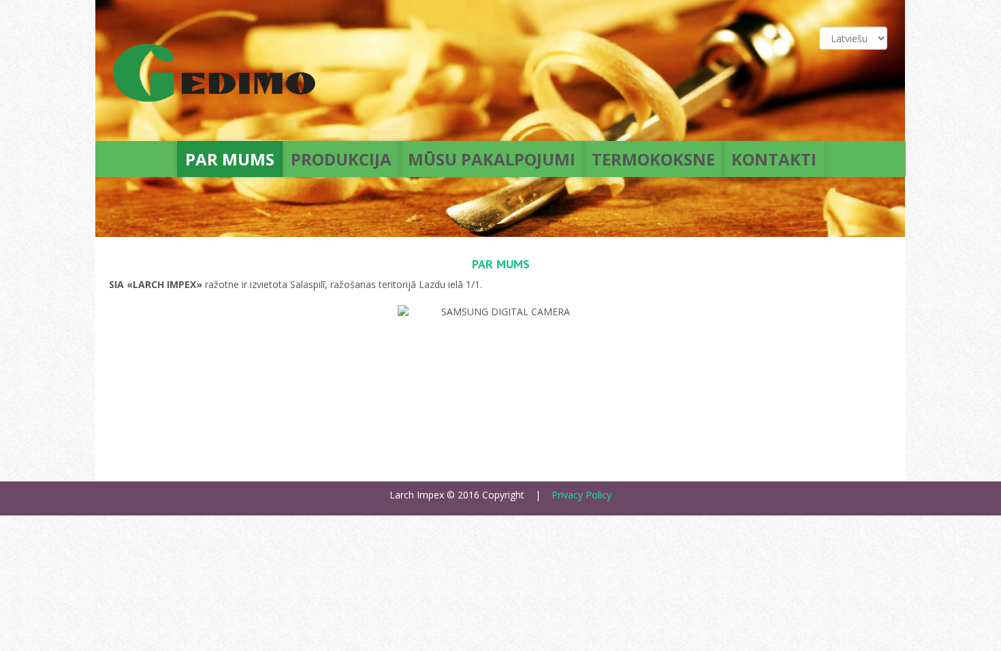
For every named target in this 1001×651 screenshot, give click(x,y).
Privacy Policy (581, 494)
